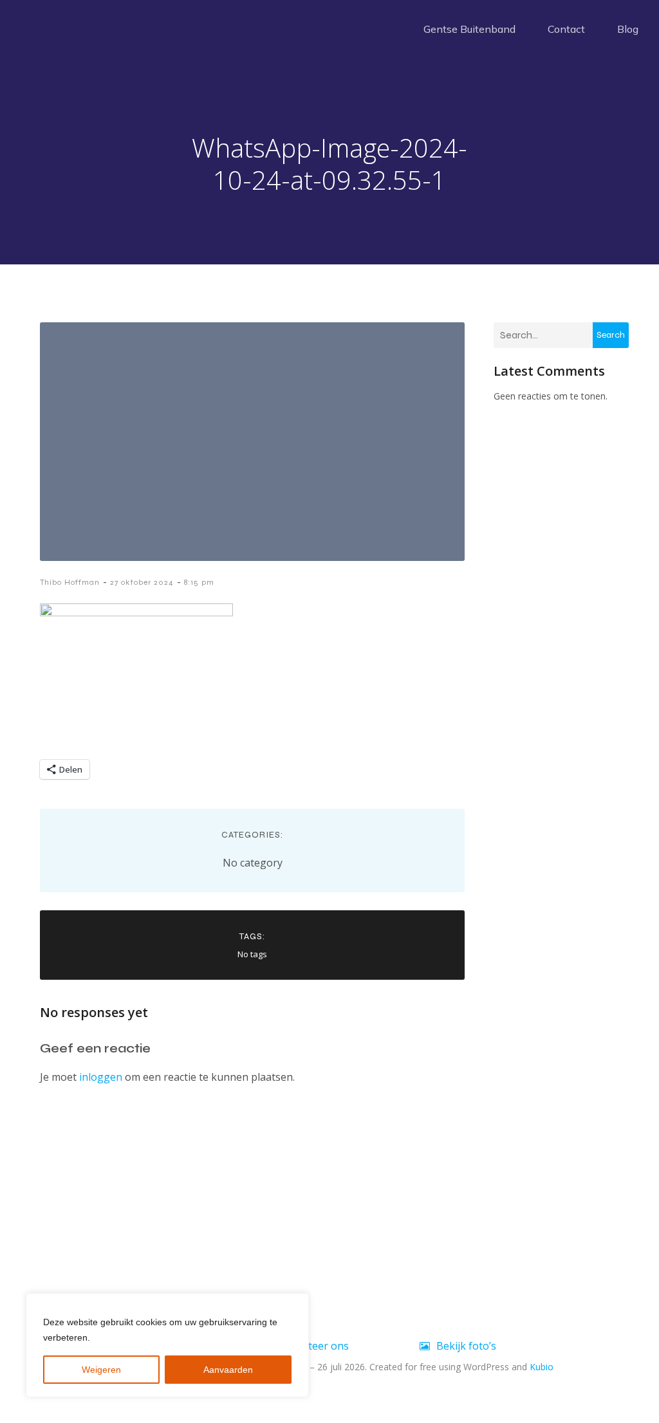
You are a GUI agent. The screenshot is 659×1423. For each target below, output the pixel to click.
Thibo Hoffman (70, 582)
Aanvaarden (228, 1369)
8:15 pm (199, 582)
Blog (627, 29)
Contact (566, 29)
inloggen (100, 1077)
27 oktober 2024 (142, 582)
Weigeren (101, 1369)
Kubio (541, 1367)
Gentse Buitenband (469, 29)
